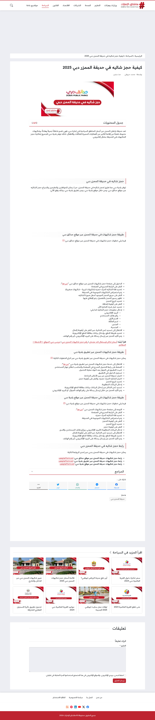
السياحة (129, 56)
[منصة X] (83, 707)
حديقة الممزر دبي (118, 499)
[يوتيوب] (79, 707)
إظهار (34, 123)
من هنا (65, 283)
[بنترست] (71, 707)
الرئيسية (138, 56)
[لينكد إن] (75, 707)
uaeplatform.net (66, 458)
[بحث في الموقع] (11, 5)
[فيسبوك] (87, 707)
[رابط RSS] (67, 707)
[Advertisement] (77, 30)
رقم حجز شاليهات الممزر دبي (75, 342)
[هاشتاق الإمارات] (133, 5)
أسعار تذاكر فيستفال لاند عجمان (103, 342)
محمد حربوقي (130, 74)
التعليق (123, 646)
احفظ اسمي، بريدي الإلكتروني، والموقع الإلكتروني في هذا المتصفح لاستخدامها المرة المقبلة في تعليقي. (85, 675)
